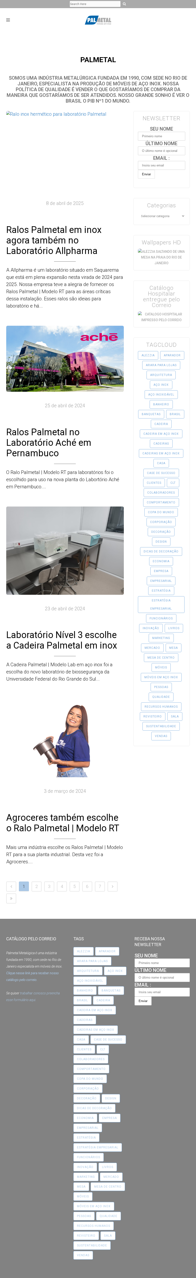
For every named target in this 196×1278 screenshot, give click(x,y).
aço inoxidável (161, 394)
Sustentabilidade (161, 726)
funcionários (161, 618)
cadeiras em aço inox (161, 453)
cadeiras (161, 443)
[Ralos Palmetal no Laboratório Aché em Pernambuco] (65, 359)
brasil (175, 414)
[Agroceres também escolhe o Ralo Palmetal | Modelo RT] (65, 738)
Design (161, 541)
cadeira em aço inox (161, 433)
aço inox (161, 384)
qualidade (161, 697)
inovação (151, 628)
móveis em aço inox (161, 677)
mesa (173, 648)
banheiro (161, 404)
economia (161, 561)
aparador (172, 355)
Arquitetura (161, 375)
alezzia (148, 355)
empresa (161, 571)
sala (175, 716)
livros (174, 628)
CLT (173, 483)
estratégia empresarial (161, 604)
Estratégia (161, 590)
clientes (154, 483)
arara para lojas (161, 365)
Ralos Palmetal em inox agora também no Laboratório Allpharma (54, 240)
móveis (161, 667)
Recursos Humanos (161, 706)
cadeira (161, 424)
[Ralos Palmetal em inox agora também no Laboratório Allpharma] (65, 150)
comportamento (161, 502)
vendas (161, 736)
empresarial (161, 581)
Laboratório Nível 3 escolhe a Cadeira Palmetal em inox (61, 640)
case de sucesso (161, 473)
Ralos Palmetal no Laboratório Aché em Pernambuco (48, 442)
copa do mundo (161, 512)
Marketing (161, 638)
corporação (161, 522)
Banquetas (151, 414)
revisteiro (152, 716)
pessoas (161, 687)
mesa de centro (161, 657)
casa (161, 463)
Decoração (161, 532)
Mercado (152, 648)
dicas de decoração (161, 551)
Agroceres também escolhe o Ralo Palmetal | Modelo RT (62, 822)
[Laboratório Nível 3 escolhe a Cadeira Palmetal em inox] (65, 551)
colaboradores (161, 492)
